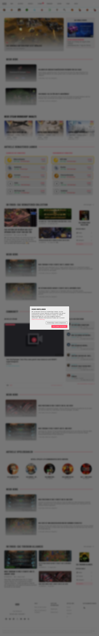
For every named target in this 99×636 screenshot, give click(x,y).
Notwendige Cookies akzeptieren (56, 322)
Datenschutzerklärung (38, 319)
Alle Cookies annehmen (59, 326)
